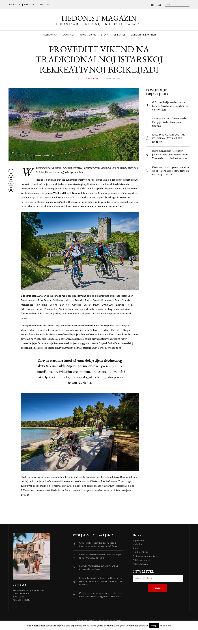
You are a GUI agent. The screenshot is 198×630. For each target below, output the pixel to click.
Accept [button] (154, 625)
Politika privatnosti (142, 560)
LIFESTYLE (119, 34)
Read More (165, 625)
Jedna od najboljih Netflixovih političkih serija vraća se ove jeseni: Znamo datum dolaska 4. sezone (170, 154)
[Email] (11, 189)
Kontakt (44, 5)
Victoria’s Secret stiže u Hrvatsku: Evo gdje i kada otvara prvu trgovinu (169, 122)
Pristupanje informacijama (145, 556)
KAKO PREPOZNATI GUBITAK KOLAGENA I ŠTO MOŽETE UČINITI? (168, 138)
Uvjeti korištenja (140, 552)
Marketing (30, 5)
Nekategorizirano (88, 78)
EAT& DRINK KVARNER (143, 34)
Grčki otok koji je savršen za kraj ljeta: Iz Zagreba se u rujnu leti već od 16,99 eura (170, 106)
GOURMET (68, 34)
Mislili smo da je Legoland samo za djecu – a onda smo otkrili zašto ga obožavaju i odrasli (170, 171)
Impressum (14, 5)
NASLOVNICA (49, 34)
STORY (105, 34)
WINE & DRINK (88, 34)
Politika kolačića (140, 564)
